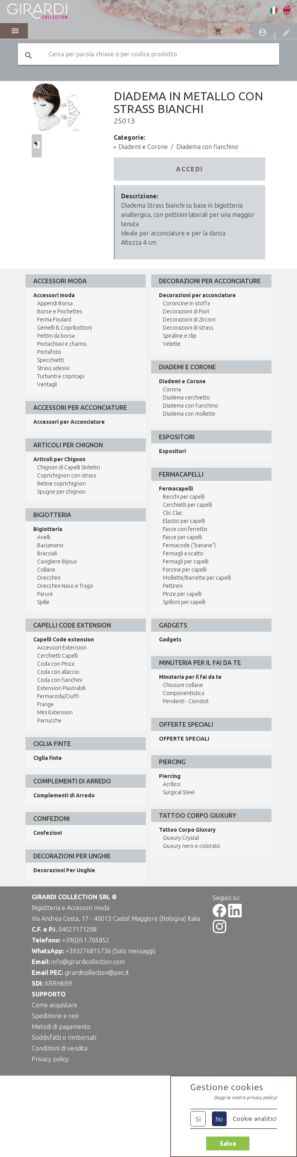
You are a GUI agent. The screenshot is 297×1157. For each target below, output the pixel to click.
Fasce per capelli (182, 537)
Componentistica (183, 693)
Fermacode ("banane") (189, 545)
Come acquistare (54, 1004)
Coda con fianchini (59, 680)
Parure (45, 594)
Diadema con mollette (189, 414)
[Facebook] (219, 915)
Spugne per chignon (61, 492)
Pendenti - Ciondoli (185, 701)
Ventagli (47, 384)
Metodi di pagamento (61, 1026)
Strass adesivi (53, 368)
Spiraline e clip (179, 336)
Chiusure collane (183, 685)
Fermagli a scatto (183, 553)
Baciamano (50, 545)
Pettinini (173, 586)
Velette (172, 344)
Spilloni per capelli (184, 602)
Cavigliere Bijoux (57, 561)
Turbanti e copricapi (60, 376)
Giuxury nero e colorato (191, 846)
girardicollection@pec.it (97, 972)
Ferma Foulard (54, 319)
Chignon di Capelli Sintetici (68, 467)
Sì (198, 1119)
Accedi (189, 169)
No (219, 1119)
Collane (46, 570)
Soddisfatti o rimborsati (64, 1037)
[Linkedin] (235, 915)
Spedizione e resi (55, 1015)
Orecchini (48, 578)
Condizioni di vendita (59, 1048)
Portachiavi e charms (62, 344)
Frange (45, 704)
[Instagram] (219, 930)
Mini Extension (55, 712)
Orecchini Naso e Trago (65, 586)
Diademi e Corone (143, 146)
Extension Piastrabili (61, 688)
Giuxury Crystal (181, 838)
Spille (43, 602)
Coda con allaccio (58, 672)
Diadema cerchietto (186, 397)
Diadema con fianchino (207, 146)
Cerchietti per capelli (187, 505)
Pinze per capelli (182, 594)
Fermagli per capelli (185, 561)
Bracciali (47, 553)
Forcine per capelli (185, 570)
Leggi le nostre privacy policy (245, 1097)
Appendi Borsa (55, 303)
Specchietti (50, 360)
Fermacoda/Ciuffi (58, 696)
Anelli (43, 537)
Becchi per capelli (184, 497)
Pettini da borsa (56, 336)
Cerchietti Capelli (57, 656)
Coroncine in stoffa (186, 303)
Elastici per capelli (184, 521)
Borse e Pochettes (59, 311)
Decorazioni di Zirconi (189, 319)
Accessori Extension (62, 647)
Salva (228, 1143)
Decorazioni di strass (188, 328)
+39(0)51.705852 (85, 940)
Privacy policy (50, 1059)
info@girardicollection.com (88, 961)
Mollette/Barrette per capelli (197, 578)
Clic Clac (173, 513)
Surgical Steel (179, 792)
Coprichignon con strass (66, 475)
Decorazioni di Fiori (186, 311)
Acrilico (172, 784)
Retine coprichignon (61, 483)
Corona (172, 389)
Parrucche (49, 720)
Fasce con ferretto (185, 529)
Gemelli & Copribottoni (64, 328)
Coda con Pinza (55, 664)
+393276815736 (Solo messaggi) (110, 950)
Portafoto (49, 352)
